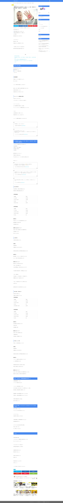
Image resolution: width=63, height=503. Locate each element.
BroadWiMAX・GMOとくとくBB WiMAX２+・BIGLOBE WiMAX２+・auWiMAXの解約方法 (25, 57)
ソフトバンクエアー (41, 24)
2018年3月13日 (26, 134)
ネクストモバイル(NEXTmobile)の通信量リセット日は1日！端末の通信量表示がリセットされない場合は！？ (44, 41)
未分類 (14, 469)
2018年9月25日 (23, 125)
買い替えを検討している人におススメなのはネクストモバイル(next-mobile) (23, 60)
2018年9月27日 (23, 182)
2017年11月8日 (24, 174)
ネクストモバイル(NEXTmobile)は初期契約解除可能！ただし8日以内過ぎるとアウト (44, 43)
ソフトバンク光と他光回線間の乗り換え (43, 26)
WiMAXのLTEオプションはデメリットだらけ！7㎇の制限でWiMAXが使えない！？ (43, 51)
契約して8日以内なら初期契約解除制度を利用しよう (21, 59)
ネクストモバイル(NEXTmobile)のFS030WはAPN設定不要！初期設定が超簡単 (43, 46)
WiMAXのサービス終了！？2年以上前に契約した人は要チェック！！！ (44, 48)
